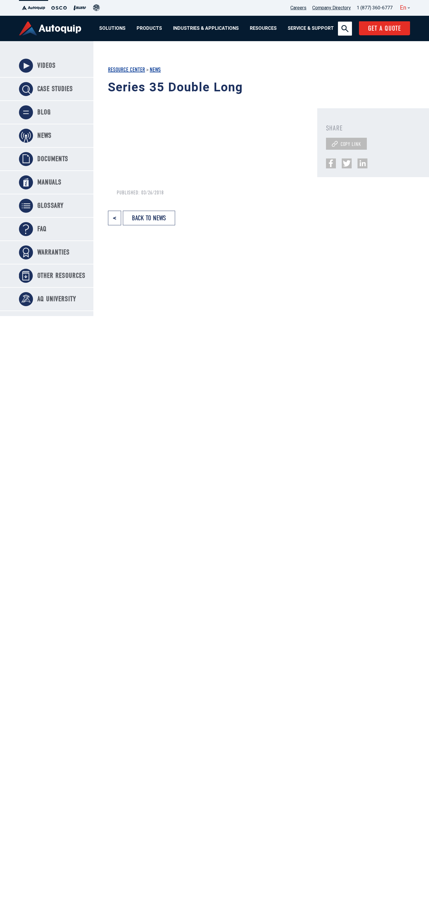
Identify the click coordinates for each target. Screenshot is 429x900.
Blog (44, 112)
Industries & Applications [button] (206, 28)
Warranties (53, 252)
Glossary (50, 205)
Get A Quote (384, 28)
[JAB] (96, 8)
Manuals (49, 182)
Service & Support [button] (311, 28)
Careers (298, 7)
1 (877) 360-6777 (375, 7)
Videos (46, 65)
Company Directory (331, 7)
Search (345, 25)
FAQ (42, 229)
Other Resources (61, 275)
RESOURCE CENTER (126, 69)
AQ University (56, 299)
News (155, 69)
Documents (52, 159)
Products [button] (149, 28)
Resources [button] (263, 28)
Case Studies (55, 89)
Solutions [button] (112, 28)
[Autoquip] (33, 8)
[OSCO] (59, 8)
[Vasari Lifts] (80, 8)
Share (334, 128)
